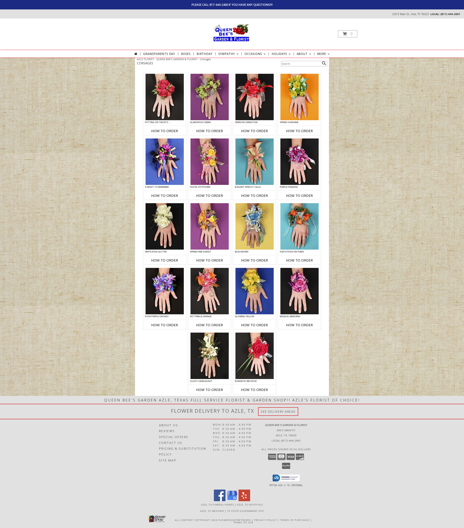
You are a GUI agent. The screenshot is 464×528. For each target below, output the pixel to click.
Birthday (204, 54)
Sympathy (226, 54)
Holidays (279, 54)
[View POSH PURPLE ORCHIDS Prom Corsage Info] (165, 291)
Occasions (253, 54)
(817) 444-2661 (450, 14)
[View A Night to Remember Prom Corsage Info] (165, 161)
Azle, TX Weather (212, 511)
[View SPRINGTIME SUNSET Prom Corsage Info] (209, 226)
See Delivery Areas (278, 411)
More (321, 54)
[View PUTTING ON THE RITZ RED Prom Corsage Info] (165, 97)
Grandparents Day (159, 54)
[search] (324, 63)
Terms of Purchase (294, 520)
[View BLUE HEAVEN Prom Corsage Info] (254, 226)
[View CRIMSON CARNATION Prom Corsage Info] (254, 97)
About (302, 54)
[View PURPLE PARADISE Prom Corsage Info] (299, 161)
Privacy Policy (265, 520)
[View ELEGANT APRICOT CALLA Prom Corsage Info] (254, 161)
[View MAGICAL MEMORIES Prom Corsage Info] (299, 291)
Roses (186, 54)
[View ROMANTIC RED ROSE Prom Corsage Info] (254, 356)
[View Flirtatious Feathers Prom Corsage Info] (299, 226)
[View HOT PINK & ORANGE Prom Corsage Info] (209, 291)
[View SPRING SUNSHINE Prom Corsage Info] (299, 97)
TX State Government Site (245, 511)
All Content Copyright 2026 (196, 520)
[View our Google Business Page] (232, 500)
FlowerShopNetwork (234, 520)
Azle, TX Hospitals (250, 504)
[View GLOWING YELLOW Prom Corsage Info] (254, 291)
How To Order (164, 131)
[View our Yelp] (244, 500)
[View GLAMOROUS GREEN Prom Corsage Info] (209, 97)
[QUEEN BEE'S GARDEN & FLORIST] (232, 32)
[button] (347, 33)
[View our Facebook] (219, 500)
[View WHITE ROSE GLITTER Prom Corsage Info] (165, 226)
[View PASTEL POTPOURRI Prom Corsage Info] (209, 161)
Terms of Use (243, 522)
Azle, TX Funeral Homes (217, 504)
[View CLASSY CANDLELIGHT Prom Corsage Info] (209, 356)
